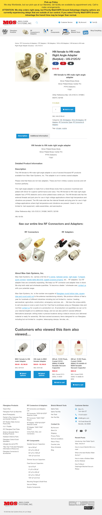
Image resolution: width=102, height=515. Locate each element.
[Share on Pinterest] (63, 63)
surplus (64, 128)
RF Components (33, 440)
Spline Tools (54, 409)
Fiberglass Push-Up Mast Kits (12, 411)
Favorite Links (55, 444)
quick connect (20, 280)
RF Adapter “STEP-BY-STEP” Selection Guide (36, 423)
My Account (55, 427)
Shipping (53, 433)
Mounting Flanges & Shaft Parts (37, 481)
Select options (23, 374)
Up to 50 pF (32, 466)
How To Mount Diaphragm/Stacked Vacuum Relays (84, 467)
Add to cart (69, 109)
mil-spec (58, 128)
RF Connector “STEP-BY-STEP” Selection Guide (37, 414)
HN (61, 120)
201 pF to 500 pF (33, 450)
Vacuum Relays (32, 484)
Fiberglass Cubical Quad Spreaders (11, 440)
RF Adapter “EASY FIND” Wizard (35, 428)
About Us (54, 430)
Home (17, 43)
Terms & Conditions (57, 439)
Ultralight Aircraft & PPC (10, 444)
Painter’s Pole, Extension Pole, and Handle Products (12, 418)
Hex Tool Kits (55, 417)
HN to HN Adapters (63, 43)
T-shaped (81, 277)
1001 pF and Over (34, 455)
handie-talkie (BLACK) (35, 280)
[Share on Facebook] (55, 63)
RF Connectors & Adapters (28, 43)
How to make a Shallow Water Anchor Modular (84, 460)
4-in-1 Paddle (7, 426)
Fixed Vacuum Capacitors (35, 463)
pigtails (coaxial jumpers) (53, 280)
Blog (52, 450)
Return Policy (55, 441)
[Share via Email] (71, 63)
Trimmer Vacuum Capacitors (36, 459)
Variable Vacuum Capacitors (36, 444)
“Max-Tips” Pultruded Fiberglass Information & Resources (13, 447)
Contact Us (55, 424)
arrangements (53, 7)
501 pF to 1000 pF (34, 453)
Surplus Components (33, 487)
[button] (46, 53)
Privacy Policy (55, 436)
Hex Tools (54, 414)
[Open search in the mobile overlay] (37, 23)
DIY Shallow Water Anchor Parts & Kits (11, 423)
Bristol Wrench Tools (59, 405)
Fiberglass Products (10, 405)
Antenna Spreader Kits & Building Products (11, 433)
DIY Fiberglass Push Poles (11, 429)
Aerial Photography (9, 414)
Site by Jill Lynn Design (25, 512)
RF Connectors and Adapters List (36, 410)
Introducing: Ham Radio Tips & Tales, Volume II (84, 442)
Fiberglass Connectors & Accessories (11, 452)
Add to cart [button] (60, 382)
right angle (73, 277)
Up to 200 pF (32, 447)
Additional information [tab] (39, 136)
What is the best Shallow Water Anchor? (85, 454)
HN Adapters (52, 43)
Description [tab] (22, 136)
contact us (82, 285)
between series (62, 277)
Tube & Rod (6, 409)
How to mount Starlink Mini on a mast (85, 448)
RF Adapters (42, 43)
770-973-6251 (82, 415)
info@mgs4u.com (83, 418)
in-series (52, 277)
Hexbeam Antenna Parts (10, 437)
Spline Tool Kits (55, 411)
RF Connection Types (65, 122)
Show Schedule (56, 447)
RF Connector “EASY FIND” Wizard (36, 419)
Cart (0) (94, 22)
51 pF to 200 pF (33, 469)
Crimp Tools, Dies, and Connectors (34, 432)
